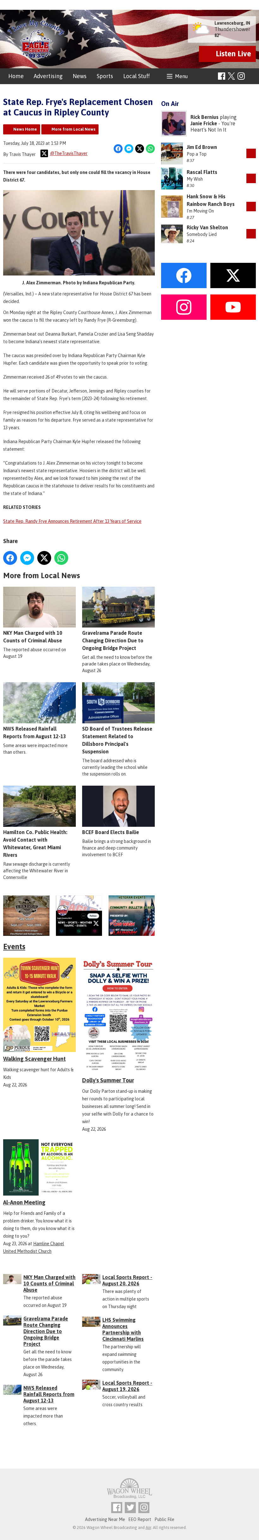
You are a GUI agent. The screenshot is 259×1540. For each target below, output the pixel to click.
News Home (25, 129)
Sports (105, 76)
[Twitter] (130, 1507)
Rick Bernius (204, 117)
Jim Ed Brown (202, 147)
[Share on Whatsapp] (150, 148)
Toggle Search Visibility (252, 76)
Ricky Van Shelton (207, 227)
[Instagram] (241, 76)
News (80, 76)
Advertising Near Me (105, 1519)
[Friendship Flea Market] (26, 915)
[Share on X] (139, 148)
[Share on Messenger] (128, 148)
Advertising (48, 76)
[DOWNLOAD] (251, 153)
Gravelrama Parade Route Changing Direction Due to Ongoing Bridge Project (112, 640)
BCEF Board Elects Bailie (110, 832)
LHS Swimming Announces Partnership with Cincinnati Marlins (123, 1329)
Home (16, 76)
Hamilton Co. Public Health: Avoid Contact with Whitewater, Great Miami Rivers (35, 843)
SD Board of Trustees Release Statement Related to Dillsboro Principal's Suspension (117, 740)
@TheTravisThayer (68, 153)
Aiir (148, 1527)
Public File (164, 1519)
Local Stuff (136, 76)
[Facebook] (221, 76)
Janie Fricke (203, 123)
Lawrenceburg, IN (232, 23)
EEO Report (139, 1519)
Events (14, 946)
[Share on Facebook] (118, 148)
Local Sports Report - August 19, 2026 (127, 1386)
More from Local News (73, 129)
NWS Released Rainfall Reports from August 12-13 (34, 732)
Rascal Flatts (202, 172)
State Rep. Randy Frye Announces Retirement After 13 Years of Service (72, 521)
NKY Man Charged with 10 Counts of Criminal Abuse (32, 636)
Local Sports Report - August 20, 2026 (127, 1280)
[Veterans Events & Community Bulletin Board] (131, 915)
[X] (79, 915)
